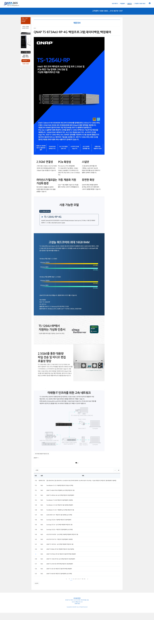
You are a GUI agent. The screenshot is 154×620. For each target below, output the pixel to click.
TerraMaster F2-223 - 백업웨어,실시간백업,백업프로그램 (60, 510)
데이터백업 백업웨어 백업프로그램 (42, 453)
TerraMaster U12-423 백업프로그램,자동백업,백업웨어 (59, 505)
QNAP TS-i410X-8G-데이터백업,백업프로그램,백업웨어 (59, 563)
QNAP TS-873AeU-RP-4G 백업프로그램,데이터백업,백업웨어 (61, 554)
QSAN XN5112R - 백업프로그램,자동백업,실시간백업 (59, 514)
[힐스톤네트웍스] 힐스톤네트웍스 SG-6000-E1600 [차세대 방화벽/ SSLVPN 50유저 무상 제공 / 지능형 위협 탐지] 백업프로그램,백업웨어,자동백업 (81, 480)
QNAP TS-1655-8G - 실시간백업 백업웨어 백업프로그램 (59, 544)
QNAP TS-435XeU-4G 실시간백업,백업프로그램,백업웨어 (60, 495)
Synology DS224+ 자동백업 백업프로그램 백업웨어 (58, 519)
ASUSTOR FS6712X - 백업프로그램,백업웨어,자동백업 (59, 539)
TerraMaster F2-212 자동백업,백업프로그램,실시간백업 (59, 485)
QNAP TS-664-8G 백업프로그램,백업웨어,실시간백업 (59, 573)
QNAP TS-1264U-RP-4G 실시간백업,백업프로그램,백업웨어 (60, 559)
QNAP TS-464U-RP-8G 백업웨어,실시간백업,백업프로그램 (60, 490)
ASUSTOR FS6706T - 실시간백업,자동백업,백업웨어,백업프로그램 (62, 534)
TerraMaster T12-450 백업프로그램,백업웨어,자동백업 (59, 500)
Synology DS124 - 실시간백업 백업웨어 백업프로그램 (59, 524)
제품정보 (77, 23)
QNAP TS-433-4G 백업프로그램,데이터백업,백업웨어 (59, 568)
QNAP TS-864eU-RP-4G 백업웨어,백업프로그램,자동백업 (60, 549)
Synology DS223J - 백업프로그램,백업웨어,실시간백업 (59, 529)
